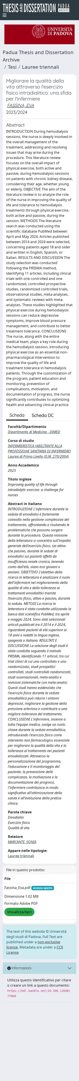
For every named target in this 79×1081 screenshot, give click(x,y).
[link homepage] (38, 8)
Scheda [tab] (17, 415)
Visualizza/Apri (19, 912)
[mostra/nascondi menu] (5, 15)
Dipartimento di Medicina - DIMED (34, 431)
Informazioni (21, 968)
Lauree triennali (40, 67)
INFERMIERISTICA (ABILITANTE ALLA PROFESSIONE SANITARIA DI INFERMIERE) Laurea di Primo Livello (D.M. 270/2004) (39, 451)
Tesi (12, 67)
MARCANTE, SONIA (22, 841)
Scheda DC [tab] (43, 415)
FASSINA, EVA (20, 105)
